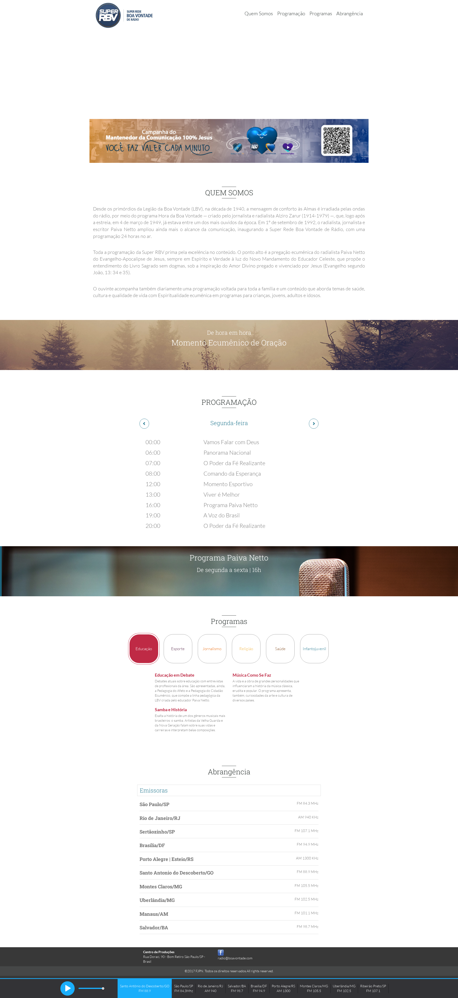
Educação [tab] (143, 648)
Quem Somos (259, 13)
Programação (291, 13)
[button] (144, 424)
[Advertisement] (229, 66)
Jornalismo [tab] (212, 648)
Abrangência (349, 13)
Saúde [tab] (280, 648)
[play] (67, 988)
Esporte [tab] (178, 648)
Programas (320, 13)
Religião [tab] (246, 648)
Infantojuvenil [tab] (314, 648)
